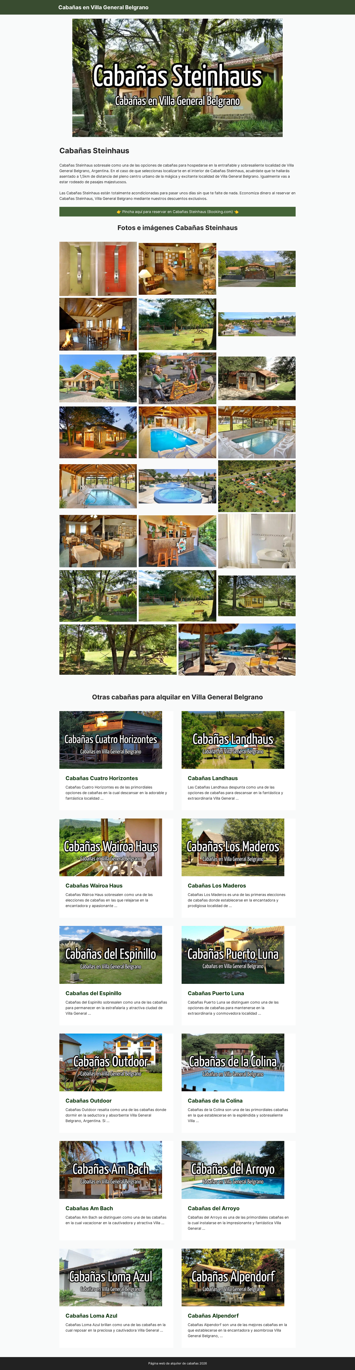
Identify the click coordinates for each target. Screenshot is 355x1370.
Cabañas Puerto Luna (216, 993)
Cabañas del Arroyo (214, 1208)
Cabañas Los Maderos (217, 885)
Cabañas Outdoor (89, 1100)
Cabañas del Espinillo (93, 993)
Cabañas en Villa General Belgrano (103, 7)
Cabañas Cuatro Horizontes (102, 778)
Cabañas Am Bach (89, 1208)
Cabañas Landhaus (213, 778)
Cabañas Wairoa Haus (94, 885)
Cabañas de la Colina (215, 1100)
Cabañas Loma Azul (91, 1315)
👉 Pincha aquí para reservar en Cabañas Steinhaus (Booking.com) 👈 (178, 212)
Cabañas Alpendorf (213, 1315)
